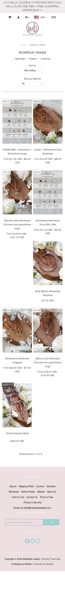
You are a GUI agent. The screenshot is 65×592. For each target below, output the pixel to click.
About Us (51, 491)
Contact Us (32, 497)
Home (23, 44)
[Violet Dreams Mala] (17, 429)
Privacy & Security (32, 502)
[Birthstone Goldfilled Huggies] (17, 354)
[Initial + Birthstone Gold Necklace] (47, 145)
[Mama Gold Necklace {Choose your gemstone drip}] (47, 354)
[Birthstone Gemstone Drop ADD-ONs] (47, 216)
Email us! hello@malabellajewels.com (32, 507)
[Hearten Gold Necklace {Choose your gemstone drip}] (17, 216)
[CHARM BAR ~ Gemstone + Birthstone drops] (17, 145)
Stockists (51, 486)
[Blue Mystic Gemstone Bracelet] (47, 287)
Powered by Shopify (43, 563)
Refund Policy (28, 491)
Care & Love (18, 497)
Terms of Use (46, 497)
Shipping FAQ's (26, 486)
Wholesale (14, 491)
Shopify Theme (49, 558)
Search (13, 486)
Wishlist (41, 491)
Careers (40, 486)
